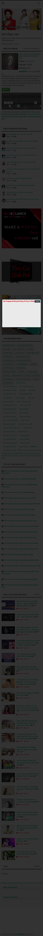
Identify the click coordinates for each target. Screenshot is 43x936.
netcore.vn (23, 328)
